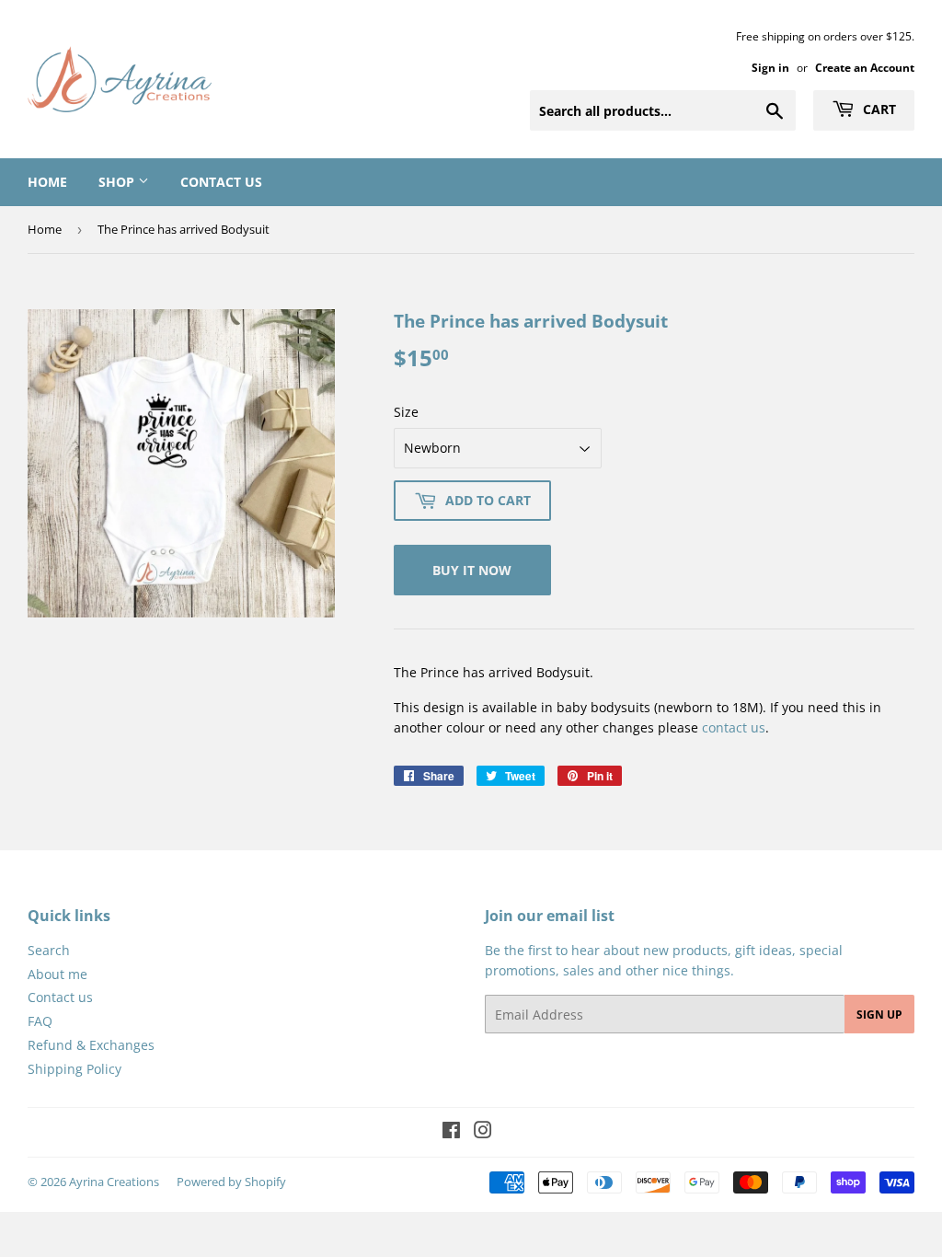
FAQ (40, 1021)
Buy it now (471, 570)
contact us (733, 727)
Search (49, 950)
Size (406, 412)
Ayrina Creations (114, 1181)
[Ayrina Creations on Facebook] (451, 1132)
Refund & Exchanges (91, 1045)
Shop (118, 181)
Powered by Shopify (231, 1181)
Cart (877, 109)
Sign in (770, 67)
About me (57, 974)
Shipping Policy (74, 1069)
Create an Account (864, 67)
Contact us (221, 181)
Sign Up (879, 1014)
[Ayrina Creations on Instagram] (483, 1132)
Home (47, 181)
